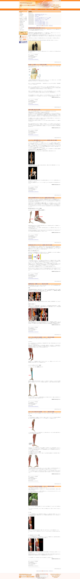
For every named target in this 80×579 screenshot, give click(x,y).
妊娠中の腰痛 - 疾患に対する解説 (34, 109)
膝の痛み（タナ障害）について (39, 15)
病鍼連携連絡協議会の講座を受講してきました (41, 14)
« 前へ (37, 25)
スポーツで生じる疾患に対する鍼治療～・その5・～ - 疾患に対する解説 (41, 411)
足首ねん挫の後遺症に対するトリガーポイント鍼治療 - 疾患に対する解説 (41, 197)
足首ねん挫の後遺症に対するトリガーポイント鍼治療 (42, 18)
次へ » (51, 25)
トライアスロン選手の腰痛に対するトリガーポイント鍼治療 (43, 17)
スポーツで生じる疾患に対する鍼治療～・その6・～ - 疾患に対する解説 (41, 337)
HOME (21, 12)
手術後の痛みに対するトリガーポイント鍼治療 (41, 19)
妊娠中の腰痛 (36, 16)
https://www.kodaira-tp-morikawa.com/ (33, 59)
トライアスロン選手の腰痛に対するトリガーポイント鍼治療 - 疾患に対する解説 (42, 140)
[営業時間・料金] (40, 577)
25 (49, 25)
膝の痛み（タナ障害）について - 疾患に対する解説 (37, 64)
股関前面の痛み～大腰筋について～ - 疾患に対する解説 (38, 283)
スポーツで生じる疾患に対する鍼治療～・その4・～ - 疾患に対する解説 (41, 486)
